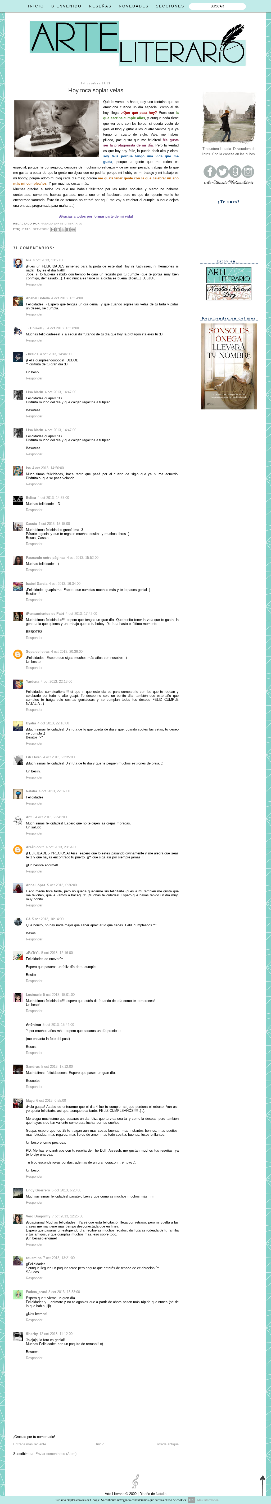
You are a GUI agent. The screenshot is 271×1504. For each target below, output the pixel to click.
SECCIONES (170, 6)
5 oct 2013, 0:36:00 (62, 885)
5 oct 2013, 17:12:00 (57, 1067)
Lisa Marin (34, 392)
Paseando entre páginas (45, 558)
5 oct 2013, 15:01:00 (59, 995)
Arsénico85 (35, 847)
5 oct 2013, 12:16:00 (57, 953)
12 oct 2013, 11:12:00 (56, 1334)
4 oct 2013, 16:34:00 (64, 584)
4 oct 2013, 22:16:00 (53, 723)
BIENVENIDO (66, 6)
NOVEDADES (134, 6)
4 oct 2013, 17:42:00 (81, 614)
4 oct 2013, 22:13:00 (56, 682)
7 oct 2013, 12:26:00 (67, 1216)
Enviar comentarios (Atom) (55, 1454)
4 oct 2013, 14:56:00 (48, 468)
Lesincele (34, 995)
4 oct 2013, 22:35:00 (59, 757)
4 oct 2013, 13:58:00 (63, 328)
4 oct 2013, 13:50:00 (48, 260)
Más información (208, 1500)
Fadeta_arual (36, 1292)
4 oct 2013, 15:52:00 (82, 558)
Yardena (32, 682)
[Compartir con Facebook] (68, 229)
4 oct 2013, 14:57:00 (53, 498)
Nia (28, 260)
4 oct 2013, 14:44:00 (55, 354)
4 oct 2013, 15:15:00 (54, 524)
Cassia (31, 524)
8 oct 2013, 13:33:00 (64, 1292)
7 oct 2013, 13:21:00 (59, 1258)
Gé (28, 919)
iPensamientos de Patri (45, 614)
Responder (34, 284)
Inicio (100, 1444)
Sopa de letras (37, 652)
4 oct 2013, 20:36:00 (67, 652)
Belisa (31, 498)
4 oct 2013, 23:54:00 (61, 847)
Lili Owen (34, 757)
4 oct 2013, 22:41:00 (51, 817)
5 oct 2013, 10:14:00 (48, 919)
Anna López (36, 885)
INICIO (36, 6)
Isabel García (36, 584)
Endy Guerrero (38, 1190)
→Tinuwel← (36, 328)
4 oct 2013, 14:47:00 (60, 392)
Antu (30, 817)
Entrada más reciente (29, 1444)
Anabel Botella (38, 298)
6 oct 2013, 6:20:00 (66, 1190)
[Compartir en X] (63, 229)
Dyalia (31, 723)
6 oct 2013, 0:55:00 (51, 1101)
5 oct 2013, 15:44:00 (58, 1025)
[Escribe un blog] (58, 229)
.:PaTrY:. (33, 953)
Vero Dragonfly (38, 1216)
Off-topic (41, 229)
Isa (28, 468)
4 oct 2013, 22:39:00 (54, 791)
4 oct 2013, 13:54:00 (67, 298)
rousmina (34, 1258)
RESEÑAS (100, 6)
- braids (32, 354)
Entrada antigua (167, 1444)
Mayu (30, 1101)
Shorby (32, 1334)
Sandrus (33, 1067)
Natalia (31, 791)
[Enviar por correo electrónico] (53, 229)
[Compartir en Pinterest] (73, 229)
